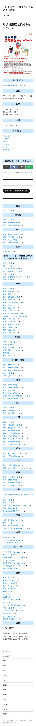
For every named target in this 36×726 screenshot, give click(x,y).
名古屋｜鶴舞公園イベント (12, 398)
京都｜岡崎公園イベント (11, 410)
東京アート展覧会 (9, 588)
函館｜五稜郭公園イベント (12, 225)
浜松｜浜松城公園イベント (12, 387)
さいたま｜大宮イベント (11, 268)
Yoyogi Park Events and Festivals (15, 316)
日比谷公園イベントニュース (13, 563)
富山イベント (7, 373)
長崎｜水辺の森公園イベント (13, 508)
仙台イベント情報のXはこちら (16, 191)
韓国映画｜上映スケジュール (13, 611)
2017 (4, 670)
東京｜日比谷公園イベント (12, 302)
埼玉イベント (7, 263)
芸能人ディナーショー (11, 600)
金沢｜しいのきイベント (11, 376)
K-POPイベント (8, 613)
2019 (4, 680)
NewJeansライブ (9, 616)
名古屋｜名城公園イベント (12, 393)
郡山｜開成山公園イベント (12, 242)
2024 (5, 704)
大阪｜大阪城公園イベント (12, 436)
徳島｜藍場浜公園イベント (12, 480)
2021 (4, 690)
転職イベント (7, 608)
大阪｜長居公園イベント (11, 441)
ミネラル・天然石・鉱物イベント (15, 605)
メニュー (6, 15)
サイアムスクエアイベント (12, 540)
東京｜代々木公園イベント (12, 313)
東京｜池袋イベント (10, 305)
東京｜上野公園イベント (11, 297)
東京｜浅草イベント (10, 294)
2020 (5, 685)
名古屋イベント (8, 390)
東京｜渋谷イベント (10, 319)
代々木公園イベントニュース (13, 560)
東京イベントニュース (11, 555)
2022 (5, 695)
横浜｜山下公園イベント (11, 347)
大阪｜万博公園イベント (11, 425)
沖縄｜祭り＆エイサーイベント (14, 520)
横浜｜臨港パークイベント (12, 350)
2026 (5, 714)
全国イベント (7, 211)
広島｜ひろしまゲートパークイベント (16, 468)
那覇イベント (7, 523)
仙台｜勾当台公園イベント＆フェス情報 (14, 720)
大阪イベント (7, 422)
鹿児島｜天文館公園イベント (13, 511)
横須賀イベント (8, 353)
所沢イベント (7, 266)
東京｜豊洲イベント (10, 324)
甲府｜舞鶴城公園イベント (12, 367)
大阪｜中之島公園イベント (12, 433)
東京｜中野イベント (10, 311)
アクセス (6, 651)
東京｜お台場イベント (11, 327)
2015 (4, 661)
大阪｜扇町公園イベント (11, 430)
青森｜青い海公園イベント (12, 234)
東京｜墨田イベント (10, 291)
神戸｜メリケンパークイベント (14, 453)
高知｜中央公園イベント (11, 485)
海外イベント (7, 591)
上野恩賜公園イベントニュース (14, 557)
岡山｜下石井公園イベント (12, 465)
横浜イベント (7, 344)
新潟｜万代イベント (10, 365)
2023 (5, 699)
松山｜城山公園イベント (11, 482)
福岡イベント (7, 500)
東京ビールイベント (10, 580)
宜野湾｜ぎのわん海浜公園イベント (15, 528)
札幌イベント (7, 220)
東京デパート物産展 (10, 583)
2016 (4, 666)
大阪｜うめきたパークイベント (14, 428)
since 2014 (7, 656)
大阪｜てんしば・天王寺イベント (15, 439)
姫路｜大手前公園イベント (12, 456)
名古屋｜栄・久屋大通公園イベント (15, 396)
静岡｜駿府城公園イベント (12, 385)
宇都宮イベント (8, 251)
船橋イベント (7, 279)
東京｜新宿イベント (10, 308)
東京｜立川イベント (10, 333)
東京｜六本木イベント (11, 322)
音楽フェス (7, 597)
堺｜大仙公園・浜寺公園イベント (15, 444)
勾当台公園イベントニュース (13, 552)
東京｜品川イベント (10, 330)
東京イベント (7, 288)
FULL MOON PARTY (10, 543)
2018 (4, 675)
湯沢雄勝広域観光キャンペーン (14, 85)
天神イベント (7, 503)
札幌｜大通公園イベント (11, 222)
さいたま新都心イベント (11, 271)
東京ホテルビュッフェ (11, 586)
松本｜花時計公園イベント (12, 370)
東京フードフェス (9, 577)
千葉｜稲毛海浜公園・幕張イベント (15, 277)
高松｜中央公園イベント (11, 477)
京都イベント (7, 407)
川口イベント (7, 274)
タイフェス (7, 594)
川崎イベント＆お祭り (11, 342)
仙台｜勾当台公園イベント (12, 240)
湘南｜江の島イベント (11, 355)
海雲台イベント (8, 537)
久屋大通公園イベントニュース (14, 566)
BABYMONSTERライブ (11, 619)
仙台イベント (8, 172)
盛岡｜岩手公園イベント (11, 237)
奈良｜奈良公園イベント (11, 413)
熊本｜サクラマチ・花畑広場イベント (16, 505)
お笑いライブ (7, 602)
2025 (5, 709)
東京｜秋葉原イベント (11, 299)
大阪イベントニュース (11, 568)
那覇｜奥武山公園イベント (12, 525)
